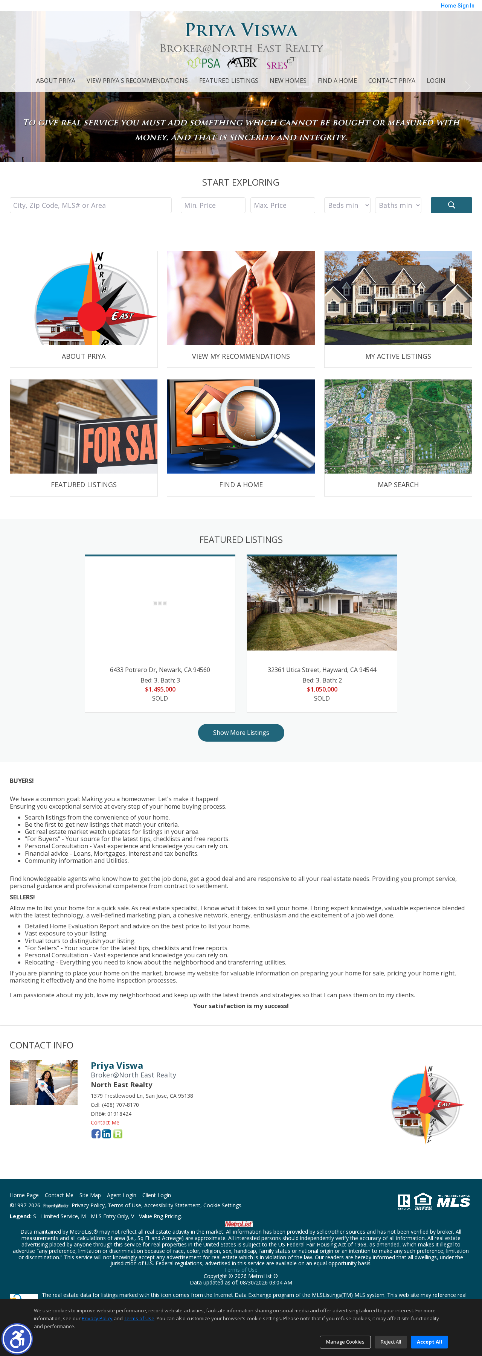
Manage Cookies (345, 1341)
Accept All (429, 1341)
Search (452, 205)
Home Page (24, 1195)
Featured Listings (228, 80)
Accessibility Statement (172, 1205)
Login (436, 80)
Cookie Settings (222, 1205)
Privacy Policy (88, 1205)
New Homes (288, 80)
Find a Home (337, 80)
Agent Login (121, 1195)
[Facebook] (96, 1133)
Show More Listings (241, 732)
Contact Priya (391, 80)
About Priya (55, 80)
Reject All (391, 1341)
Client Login (156, 1195)
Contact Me (105, 1122)
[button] (17, 1338)
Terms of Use (124, 1205)
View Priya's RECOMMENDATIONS (137, 80)
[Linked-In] (106, 1133)
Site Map (90, 1195)
